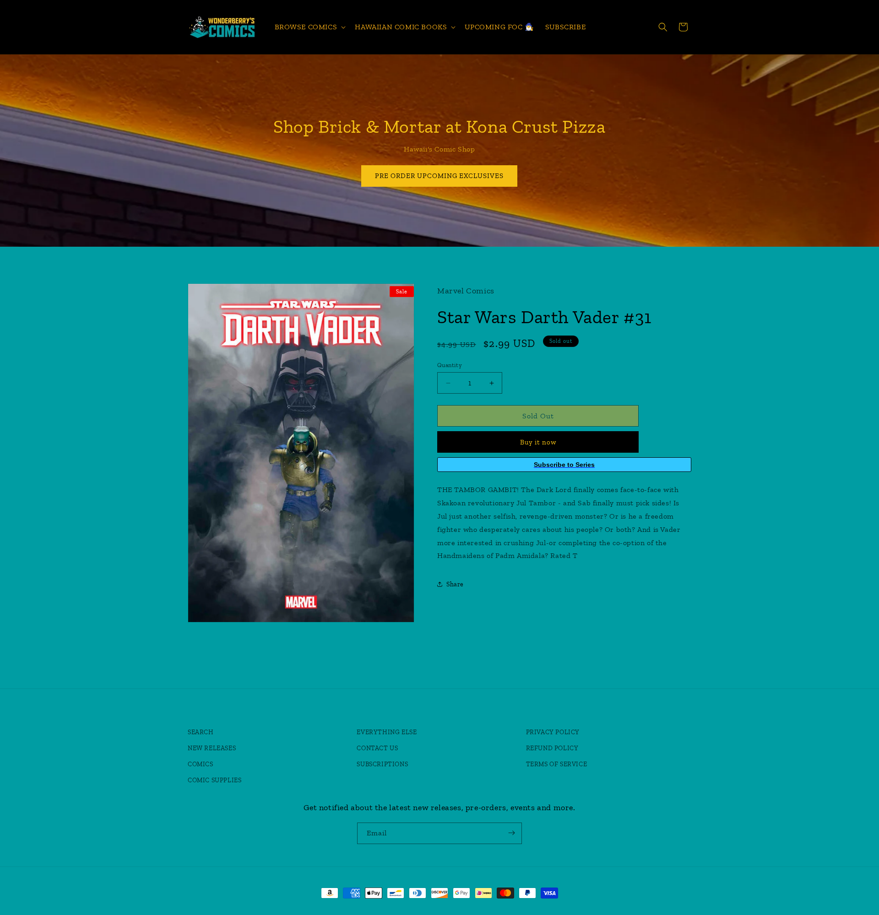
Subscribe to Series (564, 464)
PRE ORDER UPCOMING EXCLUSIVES (439, 176)
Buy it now (538, 442)
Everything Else (387, 732)
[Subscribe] (511, 833)
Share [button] (455, 584)
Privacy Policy (553, 732)
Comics (200, 764)
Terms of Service (556, 764)
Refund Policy (552, 748)
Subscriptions (382, 764)
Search (201, 732)
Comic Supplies (214, 780)
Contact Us (377, 748)
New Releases (212, 748)
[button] (309, 27)
